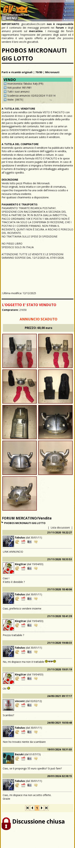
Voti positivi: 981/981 (19, 87)
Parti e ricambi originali (17, 72)
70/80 (38, 72)
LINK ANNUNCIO (13, 551)
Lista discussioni (60, 527)
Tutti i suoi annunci (18, 91)
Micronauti (52, 72)
